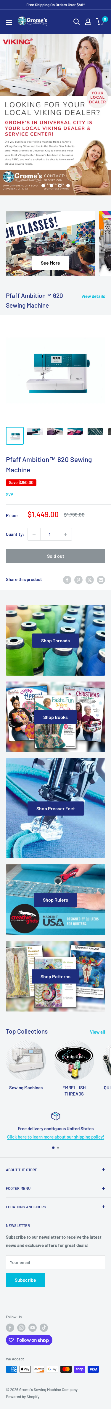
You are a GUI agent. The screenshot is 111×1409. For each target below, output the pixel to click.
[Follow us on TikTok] (44, 1328)
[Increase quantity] (65, 534)
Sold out (55, 556)
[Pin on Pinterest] (78, 579)
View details (93, 296)
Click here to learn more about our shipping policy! (55, 1136)
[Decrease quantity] (34, 534)
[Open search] (76, 22)
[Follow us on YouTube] (32, 1328)
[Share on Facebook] (67, 579)
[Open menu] (9, 22)
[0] (100, 21)
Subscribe (25, 1280)
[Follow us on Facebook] (10, 1328)
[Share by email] (101, 579)
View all (97, 1032)
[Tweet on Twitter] (90, 579)
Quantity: (15, 534)
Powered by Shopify (22, 1396)
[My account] (88, 22)
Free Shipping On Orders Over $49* (55, 4)
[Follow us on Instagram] (21, 1328)
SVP (9, 494)
